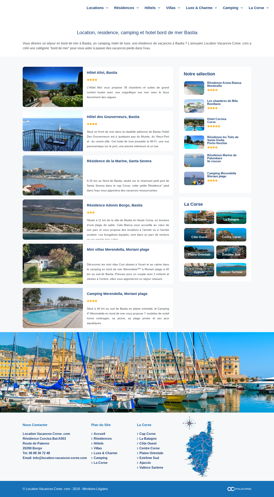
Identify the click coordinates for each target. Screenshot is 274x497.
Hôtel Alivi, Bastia (102, 72)
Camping (230, 8)
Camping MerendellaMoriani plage (221, 175)
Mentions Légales (95, 489)
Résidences (124, 8)
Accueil (99, 433)
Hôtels (150, 8)
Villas (171, 8)
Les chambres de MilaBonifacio (222, 102)
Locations (95, 8)
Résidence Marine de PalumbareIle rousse (221, 158)
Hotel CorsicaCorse (216, 120)
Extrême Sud (231, 254)
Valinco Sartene (231, 272)
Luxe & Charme (199, 8)
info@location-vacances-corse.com (60, 458)
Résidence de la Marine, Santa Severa (119, 161)
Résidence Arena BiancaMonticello (224, 84)
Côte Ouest (199, 237)
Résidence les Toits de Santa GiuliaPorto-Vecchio (222, 140)
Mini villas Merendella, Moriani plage (118, 249)
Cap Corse (199, 219)
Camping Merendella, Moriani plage (117, 294)
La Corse (256, 8)
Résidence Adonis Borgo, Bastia (114, 205)
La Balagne (231, 219)
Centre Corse (231, 237)
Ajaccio (199, 272)
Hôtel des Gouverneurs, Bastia (113, 117)
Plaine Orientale (199, 254)
